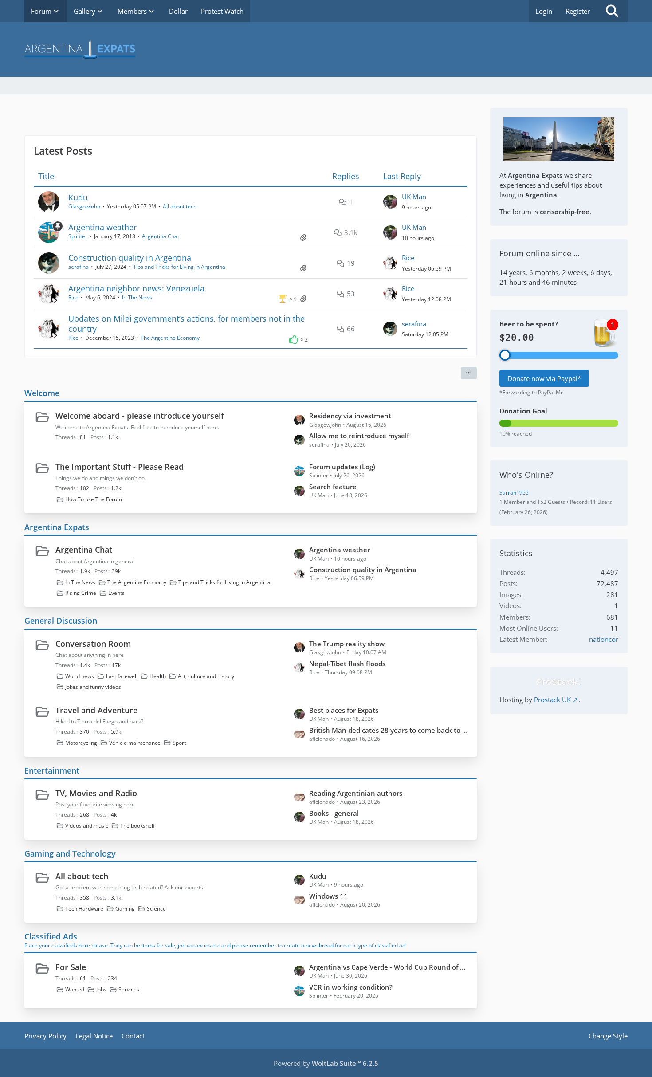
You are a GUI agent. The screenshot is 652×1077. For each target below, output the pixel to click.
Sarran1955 (514, 492)
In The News (137, 297)
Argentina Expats (56, 527)
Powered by (326, 1063)
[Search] (612, 11)
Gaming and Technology (70, 853)
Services (128, 989)
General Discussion (60, 620)
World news (79, 676)
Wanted (74, 989)
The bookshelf (137, 825)
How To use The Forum (93, 499)
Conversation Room (93, 643)
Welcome (41, 393)
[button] (469, 373)
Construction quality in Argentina (129, 257)
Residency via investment (350, 415)
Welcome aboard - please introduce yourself (139, 415)
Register (578, 11)
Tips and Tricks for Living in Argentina (179, 267)
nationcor (603, 639)
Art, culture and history (206, 676)
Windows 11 (328, 896)
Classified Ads (50, 936)
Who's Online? (526, 474)
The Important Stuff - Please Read (119, 466)
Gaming (125, 908)
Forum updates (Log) (342, 466)
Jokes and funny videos (93, 687)
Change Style (608, 1035)
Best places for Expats (343, 710)
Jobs (101, 989)
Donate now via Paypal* (544, 378)
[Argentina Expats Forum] (326, 49)
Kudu (78, 197)
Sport (179, 743)
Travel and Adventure (96, 710)
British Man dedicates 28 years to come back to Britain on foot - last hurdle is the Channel (388, 730)
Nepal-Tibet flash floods (347, 663)
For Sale (70, 967)
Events (116, 593)
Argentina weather (102, 227)
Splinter (77, 236)
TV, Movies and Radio (96, 793)
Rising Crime (80, 593)
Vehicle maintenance (135, 743)
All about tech (179, 206)
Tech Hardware (84, 908)
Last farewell (121, 676)
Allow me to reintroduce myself (359, 435)
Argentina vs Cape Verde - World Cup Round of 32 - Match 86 (388, 967)
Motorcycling (81, 743)
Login (543, 11)
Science (156, 908)
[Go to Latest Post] (390, 202)
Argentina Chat (160, 236)
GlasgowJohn (84, 206)
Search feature (333, 486)
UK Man (414, 196)
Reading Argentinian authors (355, 793)
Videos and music (86, 825)
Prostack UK (552, 699)
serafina (78, 267)
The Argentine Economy (170, 338)
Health (157, 676)
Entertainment (51, 770)
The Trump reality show (347, 643)
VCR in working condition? (351, 987)
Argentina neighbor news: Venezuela (136, 288)
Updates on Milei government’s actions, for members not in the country (186, 323)
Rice (408, 257)
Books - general (334, 813)
